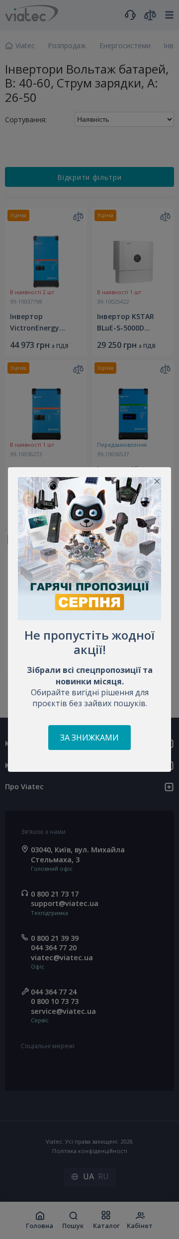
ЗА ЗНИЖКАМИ (89, 737)
